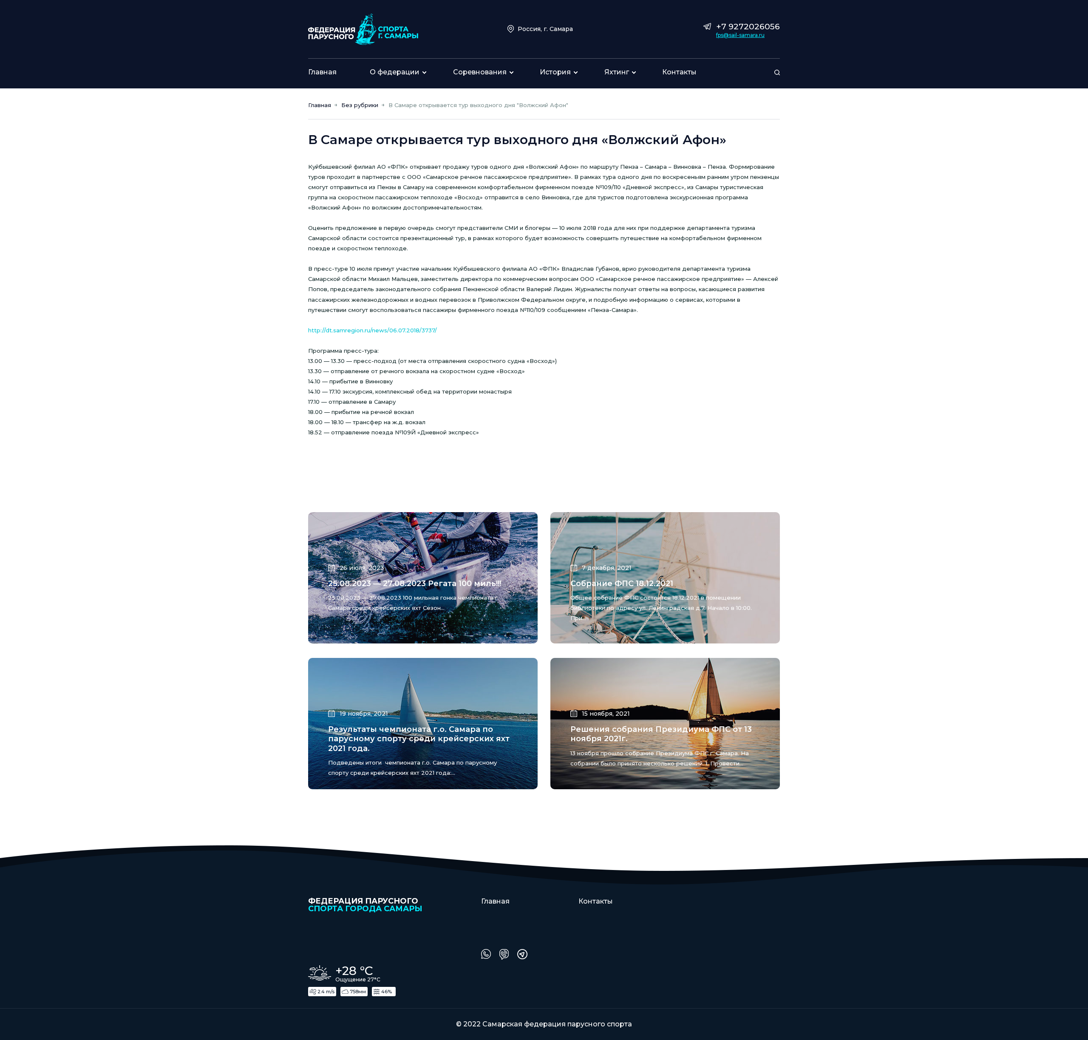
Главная (322, 72)
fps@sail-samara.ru (740, 35)
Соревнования (480, 72)
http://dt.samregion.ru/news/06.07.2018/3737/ (372, 330)
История (555, 72)
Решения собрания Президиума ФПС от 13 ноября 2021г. (661, 734)
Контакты (679, 72)
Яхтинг (616, 72)
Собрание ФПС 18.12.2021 (621, 583)
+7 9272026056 (748, 27)
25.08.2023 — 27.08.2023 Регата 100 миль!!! (414, 583)
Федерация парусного (365, 904)
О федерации (394, 72)
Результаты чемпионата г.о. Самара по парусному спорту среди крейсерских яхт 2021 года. (419, 739)
